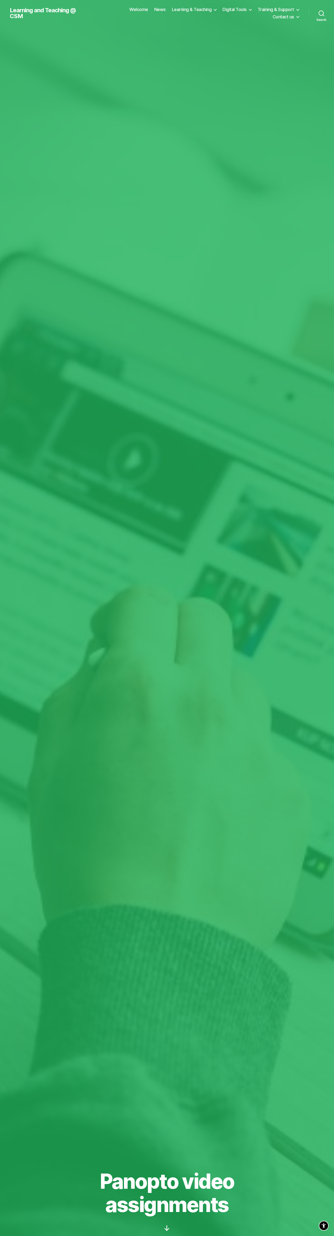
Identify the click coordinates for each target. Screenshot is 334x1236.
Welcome (138, 9)
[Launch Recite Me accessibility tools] (324, 1226)
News (160, 9)
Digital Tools (235, 9)
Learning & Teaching (192, 9)
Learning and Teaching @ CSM (43, 13)
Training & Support (276, 9)
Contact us (283, 16)
